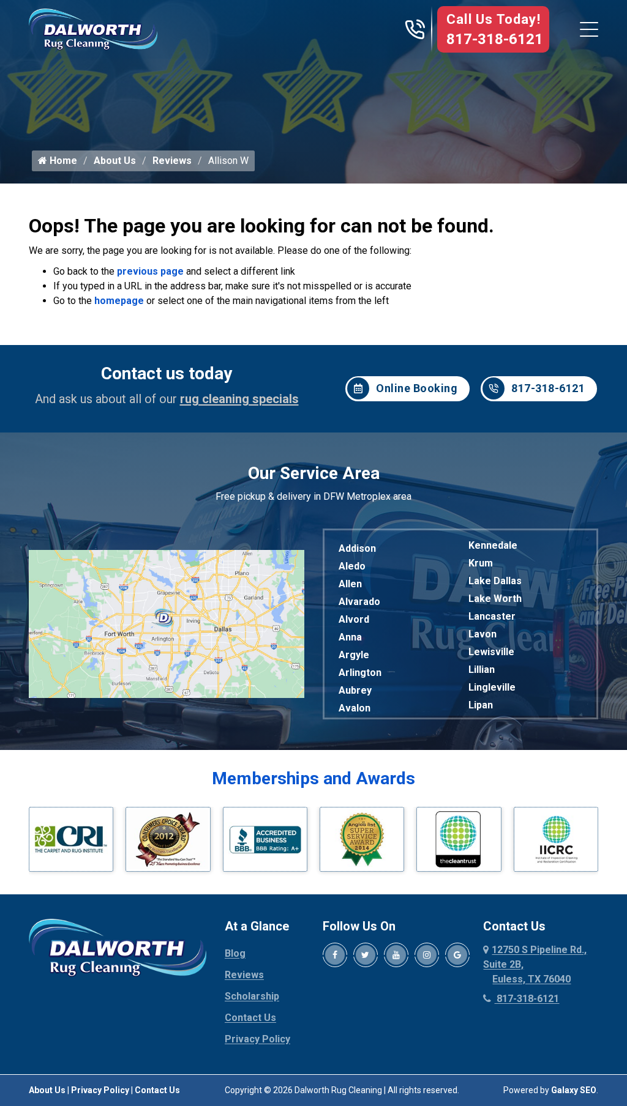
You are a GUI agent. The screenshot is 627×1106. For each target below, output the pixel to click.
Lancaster (492, 616)
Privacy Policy (257, 1039)
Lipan (480, 705)
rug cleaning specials (239, 399)
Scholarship (252, 996)
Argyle (354, 655)
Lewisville (491, 652)
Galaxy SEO (573, 1090)
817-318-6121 (494, 39)
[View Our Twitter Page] (365, 955)
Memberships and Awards (313, 778)
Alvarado (359, 601)
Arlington (360, 672)
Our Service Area (314, 473)
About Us (115, 160)
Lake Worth (495, 598)
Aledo (352, 566)
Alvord (354, 619)
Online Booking (416, 388)
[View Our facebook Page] (335, 955)
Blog (235, 953)
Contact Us (250, 1017)
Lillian (481, 669)
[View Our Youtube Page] (396, 955)
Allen (350, 584)
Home (62, 160)
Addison (357, 548)
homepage (119, 300)
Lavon (482, 634)
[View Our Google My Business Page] (457, 955)
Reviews (172, 160)
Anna (350, 637)
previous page (150, 271)
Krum (480, 563)
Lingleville (492, 687)
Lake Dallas (495, 581)
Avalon (354, 708)
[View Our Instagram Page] (427, 955)
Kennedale (492, 545)
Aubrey (355, 690)
